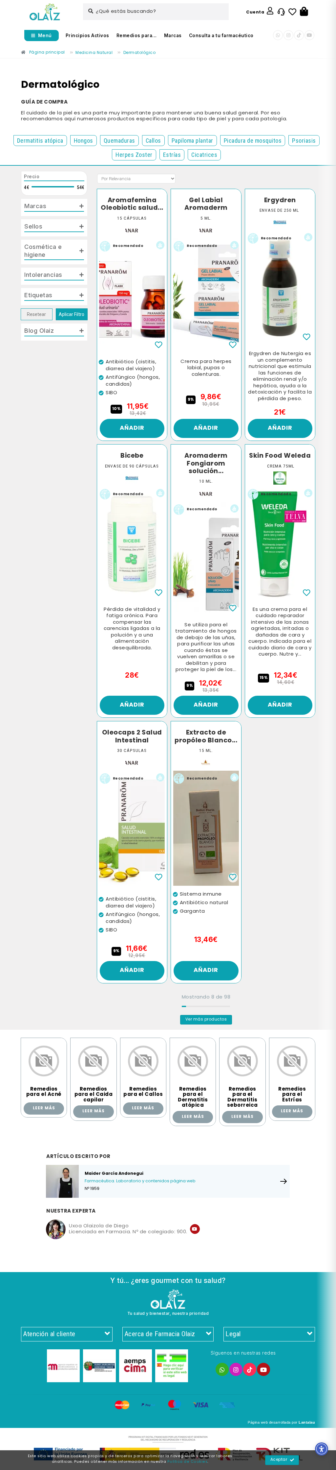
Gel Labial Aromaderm (206, 204)
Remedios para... (136, 35)
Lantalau (307, 1422)
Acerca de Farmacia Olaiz (159, 1334)
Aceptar (278, 1460)
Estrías (172, 154)
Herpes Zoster (134, 154)
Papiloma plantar (192, 140)
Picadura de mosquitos (253, 140)
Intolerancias (43, 274)
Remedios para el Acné (44, 1092)
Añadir (132, 428)
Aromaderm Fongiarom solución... (206, 463)
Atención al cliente (49, 1334)
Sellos (33, 226)
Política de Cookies (187, 1462)
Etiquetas (38, 295)
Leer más (44, 1108)
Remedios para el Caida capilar (93, 1094)
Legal (233, 1334)
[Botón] (304, 12)
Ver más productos (206, 1019)
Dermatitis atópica (40, 140)
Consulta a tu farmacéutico (221, 35)
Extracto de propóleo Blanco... (206, 736)
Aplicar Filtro (71, 314)
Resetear (36, 314)
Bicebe (131, 456)
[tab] (54, 207)
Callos (153, 140)
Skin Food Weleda (280, 456)
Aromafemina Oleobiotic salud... (132, 204)
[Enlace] (45, 12)
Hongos (83, 140)
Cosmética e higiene (43, 250)
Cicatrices (204, 154)
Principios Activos (87, 35)
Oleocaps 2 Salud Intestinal (132, 736)
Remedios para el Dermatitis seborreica (242, 1097)
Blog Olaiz (39, 330)
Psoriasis (304, 140)
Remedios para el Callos (143, 1092)
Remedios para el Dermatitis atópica (193, 1097)
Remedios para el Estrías (292, 1094)
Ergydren (280, 200)
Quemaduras (119, 140)
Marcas (173, 35)
